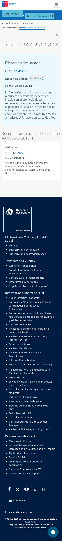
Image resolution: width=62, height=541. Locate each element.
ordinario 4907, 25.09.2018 (32, 27)
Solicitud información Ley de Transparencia (25, 271)
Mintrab (13, 245)
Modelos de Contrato (21, 441)
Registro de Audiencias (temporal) (28, 286)
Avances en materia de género (26, 401)
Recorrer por (11, 13)
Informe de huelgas (20, 324)
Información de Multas (22, 360)
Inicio (4, 23)
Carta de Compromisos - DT (25, 469)
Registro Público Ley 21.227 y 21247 (29, 429)
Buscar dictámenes (38, 16)
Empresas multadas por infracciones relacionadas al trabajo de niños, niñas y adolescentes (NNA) (31, 317)
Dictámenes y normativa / (20, 23)
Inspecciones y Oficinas (21, 524)
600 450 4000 (11, 518)
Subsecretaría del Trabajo (24, 249)
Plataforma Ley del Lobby (23, 281)
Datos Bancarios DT (20, 413)
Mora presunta (17, 377)
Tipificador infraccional (22, 453)
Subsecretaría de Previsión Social (28, 254)
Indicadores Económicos (23, 397)
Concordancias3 (9, 27)
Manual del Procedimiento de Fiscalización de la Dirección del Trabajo (32, 447)
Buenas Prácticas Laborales (24, 298)
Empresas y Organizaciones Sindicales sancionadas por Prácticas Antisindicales (31, 305)
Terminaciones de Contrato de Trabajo (31, 364)
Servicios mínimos (19, 344)
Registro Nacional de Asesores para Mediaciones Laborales (29, 371)
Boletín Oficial (17, 457)
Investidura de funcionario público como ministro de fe (29, 330)
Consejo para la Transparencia (26, 277)
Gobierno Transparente (22, 265)
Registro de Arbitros (20, 348)
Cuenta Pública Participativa (25, 473)
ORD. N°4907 (15, 71)
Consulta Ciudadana (20, 417)
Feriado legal (37, 78)
